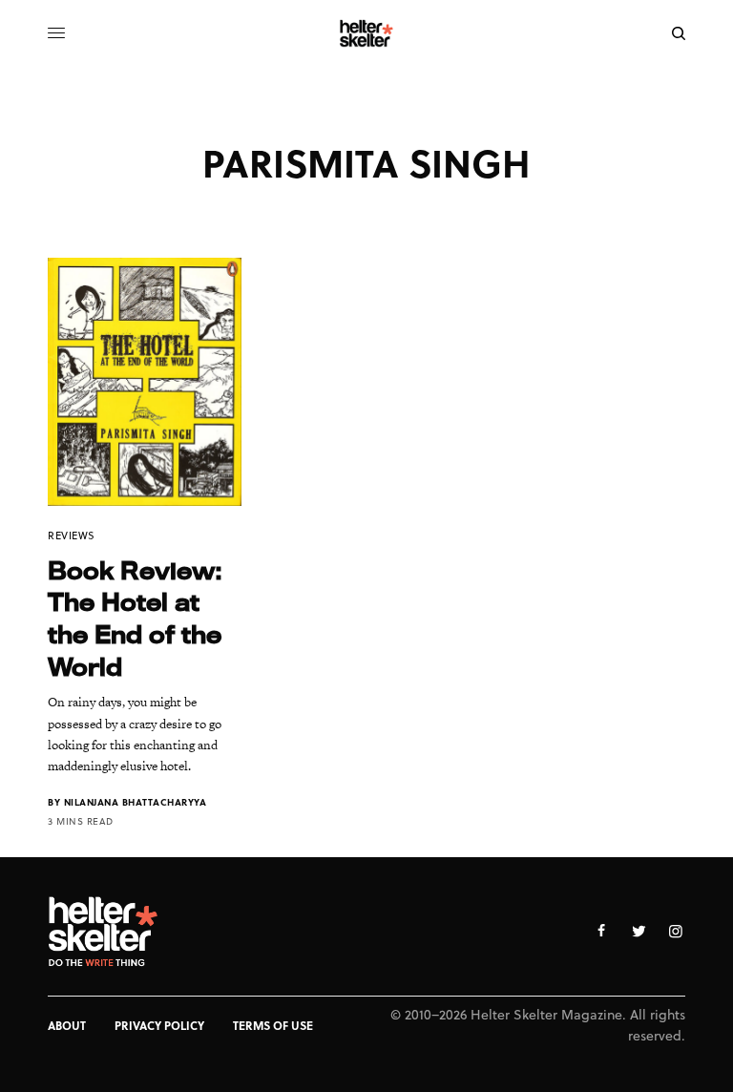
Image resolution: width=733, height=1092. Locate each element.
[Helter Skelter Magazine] (367, 33)
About (67, 1025)
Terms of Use (273, 1025)
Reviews (71, 535)
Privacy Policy (159, 1025)
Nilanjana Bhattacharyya (135, 801)
